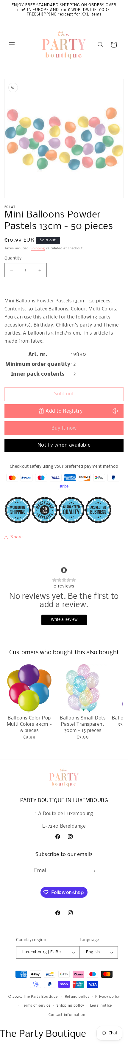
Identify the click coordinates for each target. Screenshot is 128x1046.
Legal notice (101, 1006)
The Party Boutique (40, 997)
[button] (11, 44)
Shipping (38, 248)
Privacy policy (107, 997)
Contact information (67, 1015)
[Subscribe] (93, 871)
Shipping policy (71, 1006)
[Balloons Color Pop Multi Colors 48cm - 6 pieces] (29, 688)
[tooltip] (115, 411)
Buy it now (64, 428)
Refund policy (77, 997)
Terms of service (36, 1006)
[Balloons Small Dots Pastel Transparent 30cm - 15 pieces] (82, 688)
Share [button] (16, 537)
